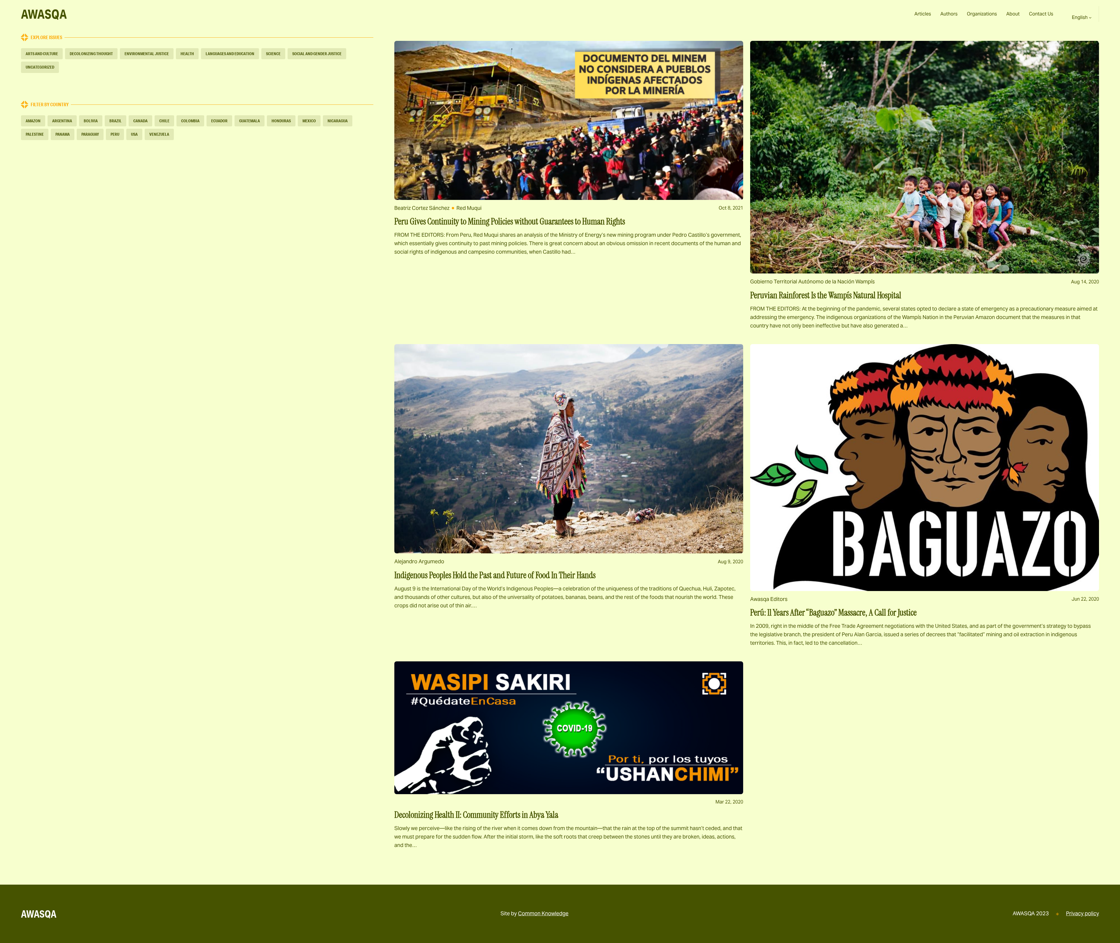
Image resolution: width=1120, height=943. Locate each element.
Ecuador (219, 120)
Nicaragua (338, 120)
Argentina (62, 120)
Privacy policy (1082, 913)
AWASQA (44, 14)
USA (134, 134)
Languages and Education (230, 53)
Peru (115, 134)
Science (273, 53)
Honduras (281, 120)
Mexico (309, 120)
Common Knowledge (543, 913)
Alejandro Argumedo (419, 561)
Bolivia (91, 120)
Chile (164, 120)
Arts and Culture (42, 53)
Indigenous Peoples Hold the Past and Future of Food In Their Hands (495, 575)
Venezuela (159, 134)
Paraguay (90, 134)
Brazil (115, 120)
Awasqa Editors (769, 599)
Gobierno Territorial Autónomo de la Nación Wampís (812, 281)
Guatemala (249, 120)
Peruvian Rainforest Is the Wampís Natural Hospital (825, 295)
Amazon (33, 120)
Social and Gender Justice (317, 53)
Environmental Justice (147, 53)
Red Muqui (469, 208)
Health (187, 53)
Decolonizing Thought (91, 53)
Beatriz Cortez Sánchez (421, 208)
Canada (140, 120)
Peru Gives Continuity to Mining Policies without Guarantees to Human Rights (509, 221)
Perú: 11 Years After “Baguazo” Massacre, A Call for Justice (833, 612)
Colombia (190, 120)
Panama (62, 134)
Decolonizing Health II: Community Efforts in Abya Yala (476, 815)
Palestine (35, 134)
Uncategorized (40, 67)
